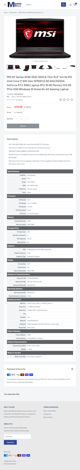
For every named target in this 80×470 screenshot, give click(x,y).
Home (6, 12)
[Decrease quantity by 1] (17, 119)
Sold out (23, 126)
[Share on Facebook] (60, 99)
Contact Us (47, 414)
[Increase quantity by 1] (27, 119)
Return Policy (48, 417)
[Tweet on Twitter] (68, 99)
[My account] (71, 4)
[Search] (63, 4)
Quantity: (10, 119)
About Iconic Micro (49, 411)
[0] (74, 4)
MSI (8, 97)
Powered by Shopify (10, 464)
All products (13, 12)
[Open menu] (5, 4)
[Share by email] (71, 99)
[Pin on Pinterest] (64, 99)
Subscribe (10, 442)
